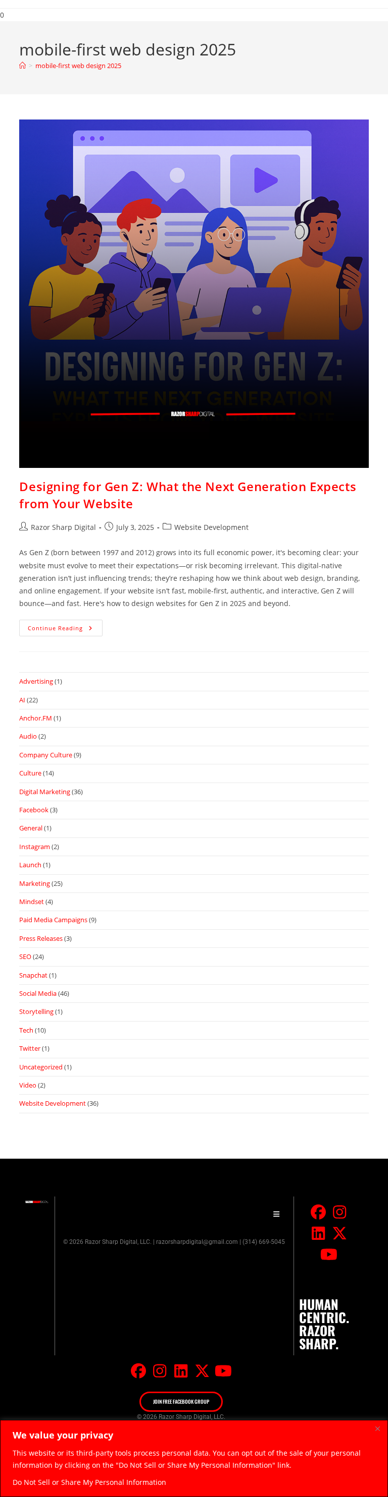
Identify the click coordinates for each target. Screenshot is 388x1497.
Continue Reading (65, 626)
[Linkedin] (318, 1233)
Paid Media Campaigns (53, 919)
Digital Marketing (44, 791)
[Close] (377, 1428)
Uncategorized (41, 1066)
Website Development (211, 527)
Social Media (38, 993)
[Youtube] (329, 1254)
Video (27, 1085)
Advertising (36, 681)
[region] (194, 1458)
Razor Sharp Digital (63, 527)
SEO (25, 956)
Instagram (34, 846)
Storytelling (36, 1011)
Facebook (33, 809)
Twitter (29, 1048)
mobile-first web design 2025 (78, 65)
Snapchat (33, 975)
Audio (28, 736)
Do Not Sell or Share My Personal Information (89, 1482)
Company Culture (45, 754)
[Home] (22, 65)
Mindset (31, 901)
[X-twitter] (339, 1233)
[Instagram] (339, 1212)
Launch (30, 864)
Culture (30, 772)
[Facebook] (318, 1212)
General (30, 827)
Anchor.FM (35, 718)
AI (22, 699)
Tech (26, 1030)
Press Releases (41, 938)
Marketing (34, 883)
